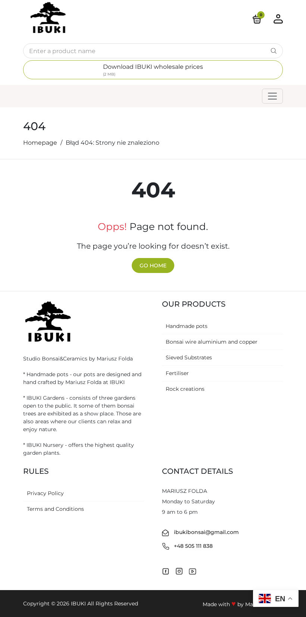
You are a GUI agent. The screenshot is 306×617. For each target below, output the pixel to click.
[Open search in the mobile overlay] (153, 50)
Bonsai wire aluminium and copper (211, 341)
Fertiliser (177, 373)
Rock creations (185, 389)
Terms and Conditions (55, 509)
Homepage (40, 142)
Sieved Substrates (189, 357)
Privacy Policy (45, 493)
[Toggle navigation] (272, 96)
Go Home (153, 265)
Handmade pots (186, 326)
